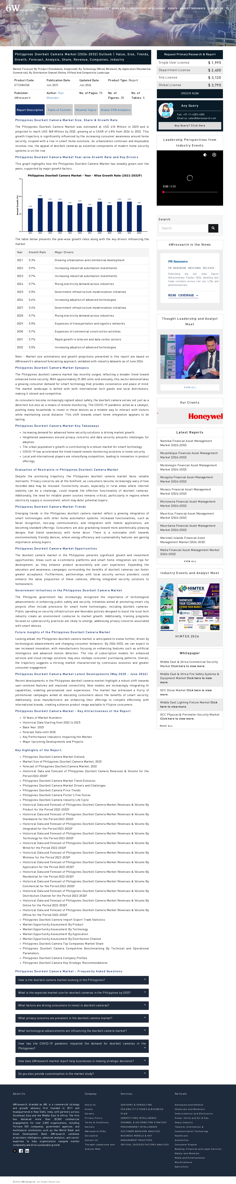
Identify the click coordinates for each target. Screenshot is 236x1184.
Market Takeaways (192, 8)
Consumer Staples (186, 1145)
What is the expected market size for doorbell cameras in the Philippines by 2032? (74, 992)
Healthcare (181, 1136)
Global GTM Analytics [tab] (115, 110)
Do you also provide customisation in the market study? (56, 1074)
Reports (68, 8)
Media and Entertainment (190, 1158)
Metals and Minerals (187, 1153)
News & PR (119, 8)
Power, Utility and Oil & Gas (192, 1118)
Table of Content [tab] (59, 110)
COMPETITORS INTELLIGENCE (139, 1118)
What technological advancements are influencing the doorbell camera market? (72, 1031)
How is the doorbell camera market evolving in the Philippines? (61, 980)
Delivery (90, 1127)
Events (172, 8)
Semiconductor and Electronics (194, 1114)
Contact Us (215, 8)
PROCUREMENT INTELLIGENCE (139, 1127)
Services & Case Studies (93, 8)
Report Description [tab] (30, 110)
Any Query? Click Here (190, 126)
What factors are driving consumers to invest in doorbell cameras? (63, 1005)
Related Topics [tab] (86, 110)
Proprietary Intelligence (148, 8)
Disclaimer (91, 1136)
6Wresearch (27, 1182)
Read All (166, 726)
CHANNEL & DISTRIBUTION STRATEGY (144, 1123)
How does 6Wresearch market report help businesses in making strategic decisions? (76, 1061)
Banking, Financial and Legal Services (198, 1149)
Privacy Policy (93, 1118)
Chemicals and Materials (190, 1109)
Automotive (182, 1140)
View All (190, 387)
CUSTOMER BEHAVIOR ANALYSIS (140, 1131)
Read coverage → (180, 295)
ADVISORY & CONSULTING (136, 1105)
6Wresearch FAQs (95, 1131)
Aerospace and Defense (189, 1105)
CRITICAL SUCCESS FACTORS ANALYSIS (145, 1145)
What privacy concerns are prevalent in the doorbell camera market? (65, 1018)
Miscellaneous (183, 1162)
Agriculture (182, 1167)
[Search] (213, 228)
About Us (54, 8)
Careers (89, 1114)
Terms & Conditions (97, 1123)
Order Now (190, 93)
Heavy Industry (184, 1123)
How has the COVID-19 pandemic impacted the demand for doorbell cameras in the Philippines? (82, 1046)
